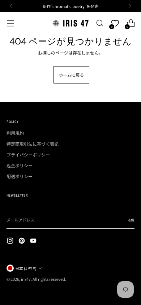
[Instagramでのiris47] (11, 241)
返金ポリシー (20, 165)
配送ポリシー (20, 176)
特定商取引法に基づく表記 (33, 144)
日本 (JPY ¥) (26, 268)
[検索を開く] (99, 23)
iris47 (26, 279)
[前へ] (11, 6)
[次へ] (130, 6)
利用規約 (15, 133)
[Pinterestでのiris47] (22, 241)
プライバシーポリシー (28, 154)
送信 (131, 220)
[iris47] (70, 23)
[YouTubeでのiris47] (34, 241)
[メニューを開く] (10, 23)
